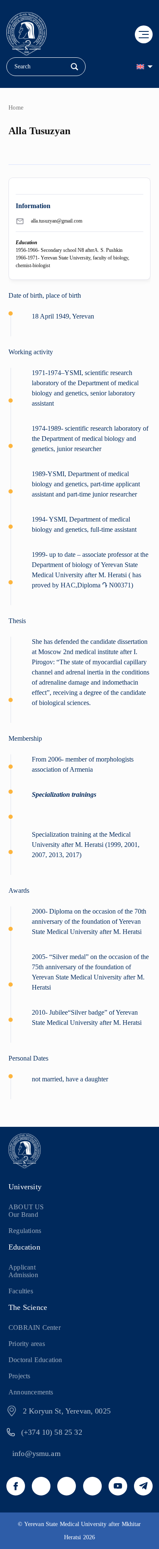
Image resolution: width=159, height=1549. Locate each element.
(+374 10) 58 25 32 (51, 1432)
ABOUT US (26, 1206)
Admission (23, 1274)
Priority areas (26, 1343)
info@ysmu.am (36, 1453)
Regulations (24, 1230)
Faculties (20, 1291)
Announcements (30, 1392)
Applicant (22, 1267)
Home (16, 107)
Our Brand (23, 1214)
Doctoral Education (35, 1359)
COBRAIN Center (34, 1327)
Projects (19, 1376)
